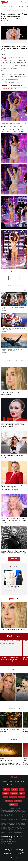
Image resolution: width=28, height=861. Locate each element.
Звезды (14, 789)
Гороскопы (18, 800)
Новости (6, 789)
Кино (5, 797)
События (5, 793)
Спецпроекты (14, 566)
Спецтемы (13, 797)
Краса (21, 789)
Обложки (8, 800)
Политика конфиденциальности (8, 841)
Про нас (4, 781)
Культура (14, 793)
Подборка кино (14, 708)
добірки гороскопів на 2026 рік (14, 630)
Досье (14, 669)
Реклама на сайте (20, 781)
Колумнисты (13, 804)
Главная (3, 10)
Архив (8, 10)
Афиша (14, 739)
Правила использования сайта (8, 839)
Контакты (11, 781)
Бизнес (21, 797)
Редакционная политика (6, 843)
